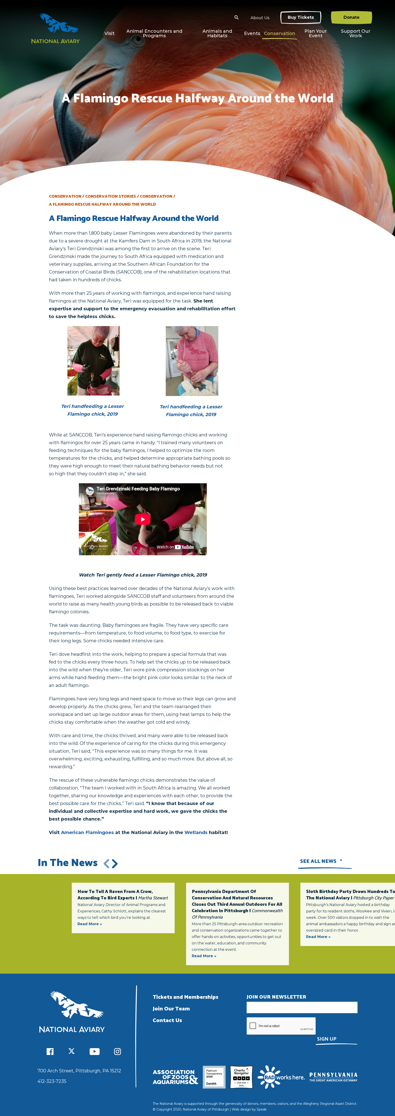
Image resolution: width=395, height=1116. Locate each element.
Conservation (279, 33)
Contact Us (167, 1020)
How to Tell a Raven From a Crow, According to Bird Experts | (122, 895)
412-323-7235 (51, 1081)
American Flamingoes (87, 832)
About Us (260, 17)
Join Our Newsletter (276, 997)
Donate (352, 17)
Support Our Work (355, 33)
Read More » (89, 924)
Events (252, 33)
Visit (109, 33)
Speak (262, 1109)
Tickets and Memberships (185, 997)
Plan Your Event (315, 33)
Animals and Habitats (217, 33)
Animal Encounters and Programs (154, 33)
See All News (318, 861)
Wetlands (196, 832)
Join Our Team (171, 1008)
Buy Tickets (301, 17)
